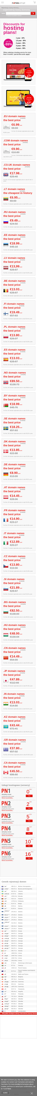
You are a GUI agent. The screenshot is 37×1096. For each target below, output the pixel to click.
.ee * (5, 908)
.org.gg (6, 981)
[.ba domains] (2, 886)
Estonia (20, 908)
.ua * (5, 891)
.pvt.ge (6, 943)
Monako (20, 896)
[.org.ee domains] (2, 917)
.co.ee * (6, 926)
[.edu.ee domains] (2, 928)
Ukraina (20, 891)
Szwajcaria (21, 989)
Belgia (20, 903)
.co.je (5, 958)
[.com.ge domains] (2, 938)
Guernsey (21, 979)
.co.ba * (6, 889)
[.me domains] (2, 963)
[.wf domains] (2, 974)
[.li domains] (2, 1011)
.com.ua (6, 894)
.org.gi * (6, 1001)
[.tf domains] (2, 971)
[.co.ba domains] (2, 888)
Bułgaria (20, 976)
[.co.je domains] (2, 958)
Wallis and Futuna (23, 974)
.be (5, 903)
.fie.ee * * (6, 915)
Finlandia (20, 994)
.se (5, 965)
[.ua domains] (2, 891)
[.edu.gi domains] (2, 1006)
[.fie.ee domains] (2, 915)
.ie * (5, 950)
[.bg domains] (2, 976)
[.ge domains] (2, 931)
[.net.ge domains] (2, 941)
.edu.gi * (6, 1006)
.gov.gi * (6, 1008)
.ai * (5, 991)
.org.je (6, 955)
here (9, 1089)
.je (5, 953)
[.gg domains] (2, 979)
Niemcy (20, 906)
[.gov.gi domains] (2, 1008)
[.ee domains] (2, 908)
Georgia (20, 933)
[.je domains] (2, 953)
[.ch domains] (2, 989)
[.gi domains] (2, 996)
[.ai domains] (2, 991)
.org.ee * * (7, 917)
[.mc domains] (2, 896)
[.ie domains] (2, 950)
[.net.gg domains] (2, 986)
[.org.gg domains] (2, 981)
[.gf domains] (2, 968)
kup (29, 796)
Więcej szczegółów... (7, 798)
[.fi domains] (2, 994)
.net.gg (6, 986)
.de (5, 906)
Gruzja (20, 931)
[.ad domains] (2, 898)
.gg (5, 979)
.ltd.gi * (6, 999)
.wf (5, 974)
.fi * (5, 994)
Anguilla (20, 991)
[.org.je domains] (2, 955)
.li (4, 1011)
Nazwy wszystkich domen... (14, 15)
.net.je (6, 960)
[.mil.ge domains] (2, 936)
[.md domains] (2, 901)
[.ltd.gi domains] (2, 999)
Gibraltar (20, 996)
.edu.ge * (6, 946)
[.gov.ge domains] (2, 948)
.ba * (5, 886)
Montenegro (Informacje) (25, 963)
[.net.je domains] (2, 960)
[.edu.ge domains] (2, 945)
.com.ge (6, 938)
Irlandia (20, 950)
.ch (5, 989)
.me (5, 963)
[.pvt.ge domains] (2, 943)
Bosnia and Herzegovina (25, 889)
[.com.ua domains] (2, 893)
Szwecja (20, 965)
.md (5, 901)
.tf (4, 971)
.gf (5, 968)
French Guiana (22, 968)
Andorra (20, 898)
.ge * (5, 931)
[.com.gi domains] (2, 1003)
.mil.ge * (6, 936)
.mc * (5, 896)
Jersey (20, 953)
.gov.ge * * (7, 948)
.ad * (5, 898)
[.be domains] (2, 903)
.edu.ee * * (7, 928)
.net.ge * (6, 941)
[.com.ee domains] (2, 923)
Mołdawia (21, 901)
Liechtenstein (22, 1011)
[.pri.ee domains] (2, 919)
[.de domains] (2, 906)
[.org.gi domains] (2, 1001)
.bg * (5, 976)
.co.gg (6, 984)
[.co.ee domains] (2, 926)
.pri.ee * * (7, 920)
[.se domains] (2, 965)
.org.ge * (6, 933)
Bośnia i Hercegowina (24, 886)
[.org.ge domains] (2, 933)
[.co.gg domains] (2, 984)
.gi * (5, 996)
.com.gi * (6, 1004)
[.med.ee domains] (2, 911)
